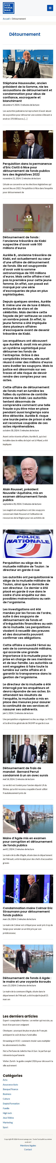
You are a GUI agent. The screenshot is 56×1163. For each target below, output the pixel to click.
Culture (6, 1099)
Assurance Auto (10, 1084)
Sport (5, 1127)
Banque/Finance (10, 1089)
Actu (5, 1080)
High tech (7, 1113)
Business (7, 1094)
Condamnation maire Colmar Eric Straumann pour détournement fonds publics (28, 911)
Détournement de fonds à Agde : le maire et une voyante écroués (27, 980)
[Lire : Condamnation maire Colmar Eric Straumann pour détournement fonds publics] (28, 888)
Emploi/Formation (11, 1103)
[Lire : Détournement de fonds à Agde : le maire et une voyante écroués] (28, 958)
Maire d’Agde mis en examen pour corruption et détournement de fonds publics (27, 841)
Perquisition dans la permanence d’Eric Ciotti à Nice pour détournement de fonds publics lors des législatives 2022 (27, 169)
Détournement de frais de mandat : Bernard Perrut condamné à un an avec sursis (25, 771)
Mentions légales (28, 1145)
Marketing (8, 1122)
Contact (28, 1149)
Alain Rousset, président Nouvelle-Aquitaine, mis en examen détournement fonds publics (25, 494)
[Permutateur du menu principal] (50, 8)
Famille (6, 1108)
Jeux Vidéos (8, 1118)
